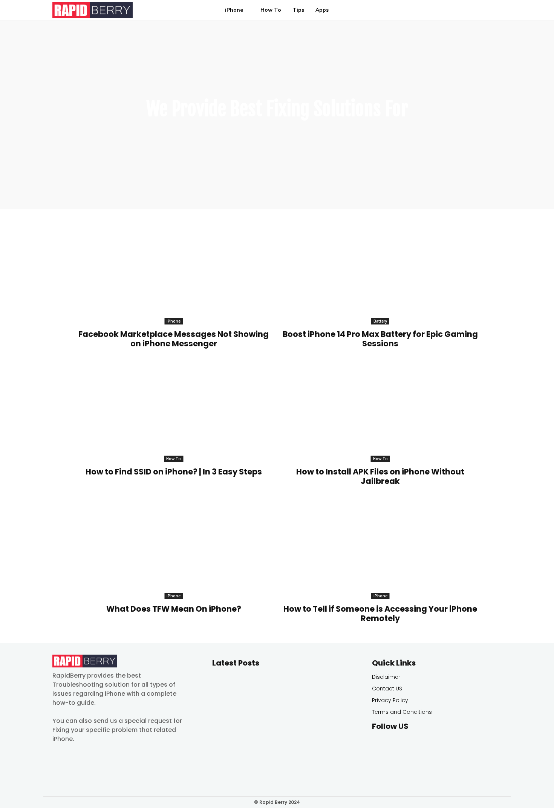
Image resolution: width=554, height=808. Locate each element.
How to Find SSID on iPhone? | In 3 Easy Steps (174, 471)
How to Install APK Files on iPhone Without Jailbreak (380, 476)
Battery (380, 321)
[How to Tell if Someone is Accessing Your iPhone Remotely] (380, 550)
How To (173, 458)
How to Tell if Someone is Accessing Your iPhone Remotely (380, 613)
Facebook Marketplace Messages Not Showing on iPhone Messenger (173, 339)
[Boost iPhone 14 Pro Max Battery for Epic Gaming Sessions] (380, 275)
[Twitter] (395, 744)
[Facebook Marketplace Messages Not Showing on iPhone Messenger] (173, 275)
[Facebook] (378, 744)
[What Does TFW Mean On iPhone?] (173, 550)
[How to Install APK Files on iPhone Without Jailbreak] (380, 413)
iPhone (174, 321)
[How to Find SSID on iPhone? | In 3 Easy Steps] (173, 413)
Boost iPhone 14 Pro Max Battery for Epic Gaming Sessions (380, 339)
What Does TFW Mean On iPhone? (173, 608)
